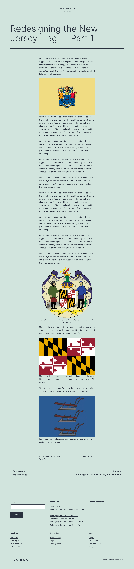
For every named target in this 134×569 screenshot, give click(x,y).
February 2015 (16, 547)
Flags (93, 456)
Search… (13, 502)
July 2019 (14, 538)
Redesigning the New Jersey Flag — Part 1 (66, 525)
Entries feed (93, 541)
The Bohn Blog (67, 8)
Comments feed (95, 544)
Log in (91, 538)
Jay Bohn (44, 459)
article (51, 58)
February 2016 (16, 541)
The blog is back (56, 506)
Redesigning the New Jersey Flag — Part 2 (66, 522)
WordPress (119, 560)
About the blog (55, 538)
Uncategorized (55, 544)
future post (48, 439)
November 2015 (16, 544)
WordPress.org (94, 547)
